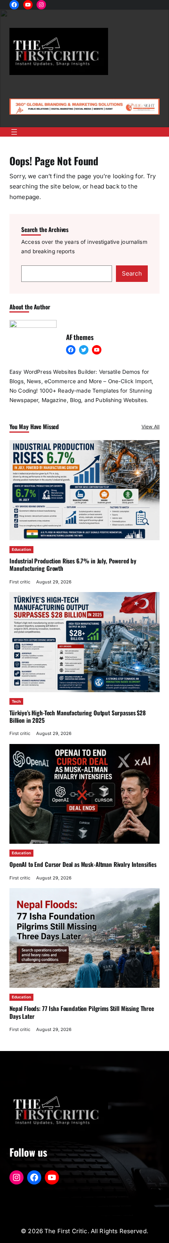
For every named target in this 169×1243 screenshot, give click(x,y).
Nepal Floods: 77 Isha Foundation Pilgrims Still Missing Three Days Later (81, 1012)
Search (132, 273)
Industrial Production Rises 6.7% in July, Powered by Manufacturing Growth (72, 564)
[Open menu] (14, 132)
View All (150, 427)
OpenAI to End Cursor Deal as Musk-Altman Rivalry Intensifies (82, 864)
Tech (16, 701)
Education (21, 549)
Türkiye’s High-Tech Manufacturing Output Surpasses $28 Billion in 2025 (77, 716)
